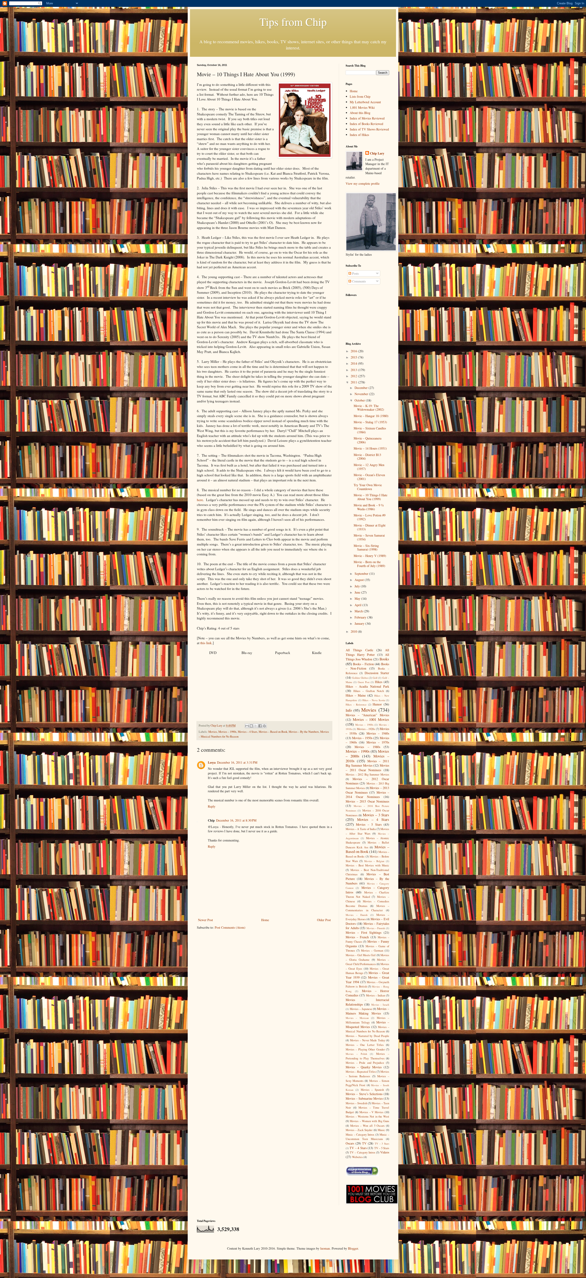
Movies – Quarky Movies (364, 1067)
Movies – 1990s (227, 732)
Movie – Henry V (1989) (370, 556)
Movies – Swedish (356, 1103)
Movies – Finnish (375, 928)
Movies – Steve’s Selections (364, 1094)
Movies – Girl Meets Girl (361, 955)
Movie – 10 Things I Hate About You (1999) (370, 497)
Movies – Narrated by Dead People (367, 1036)
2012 (354, 376)
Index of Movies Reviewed (367, 118)
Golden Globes (360, 677)
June (358, 592)
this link (206, 642)
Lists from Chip (360, 96)
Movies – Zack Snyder (359, 1130)
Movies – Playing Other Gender (365, 1049)
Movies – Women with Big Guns (369, 1121)
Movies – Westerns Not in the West (367, 1116)
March (359, 611)
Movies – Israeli (380, 1004)
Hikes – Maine (356, 695)
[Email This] (247, 726)
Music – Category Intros (360, 1135)
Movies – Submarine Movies (364, 1098)
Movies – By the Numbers (304, 732)
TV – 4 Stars (358, 1148)
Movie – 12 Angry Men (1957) (369, 467)
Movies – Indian (375, 995)
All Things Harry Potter (367, 652)
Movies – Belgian (374, 861)
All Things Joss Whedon (367, 657)
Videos (384, 1152)
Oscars (350, 1143)
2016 (354, 351)
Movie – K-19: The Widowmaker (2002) (369, 408)
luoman (325, 1248)
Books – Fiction (363, 664)
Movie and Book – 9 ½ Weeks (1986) (369, 507)
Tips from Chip (293, 21)
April (358, 605)
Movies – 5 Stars (368, 824)
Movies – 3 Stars (376, 814)
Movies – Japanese (361, 1009)
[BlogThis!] (251, 726)
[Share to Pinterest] (264, 726)
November (362, 394)
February (361, 617)
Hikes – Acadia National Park (367, 686)
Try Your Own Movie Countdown (368, 487)
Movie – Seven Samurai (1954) (369, 537)
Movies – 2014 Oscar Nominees (367, 794)
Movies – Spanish (372, 1090)
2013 (354, 370)
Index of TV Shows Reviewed (369, 129)
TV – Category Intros (362, 1152)
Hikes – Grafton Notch (368, 691)
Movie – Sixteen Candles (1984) (370, 430)
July (358, 586)
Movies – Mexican (357, 1018)
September (362, 573)
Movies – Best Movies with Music (367, 865)
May (358, 598)
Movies (212, 732)
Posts (355, 273)
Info (349, 710)
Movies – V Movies (371, 1112)
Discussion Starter (377, 673)
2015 (354, 357)
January (360, 623)
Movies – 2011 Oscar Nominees (367, 767)
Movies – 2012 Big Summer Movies (367, 774)
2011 (354, 382)
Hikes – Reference (356, 704)
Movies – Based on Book (273, 732)
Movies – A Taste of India (361, 829)
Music (381, 1130)
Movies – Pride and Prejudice (365, 1063)
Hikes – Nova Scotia (373, 700)
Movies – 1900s (364, 724)
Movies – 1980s (367, 747)
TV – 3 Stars (382, 1143)
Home (265, 920)
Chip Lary (377, 153)
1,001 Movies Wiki (362, 107)
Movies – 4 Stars (247, 732)
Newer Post (205, 920)
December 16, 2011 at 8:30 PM (236, 820)
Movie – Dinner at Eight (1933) (369, 527)
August (360, 580)
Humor (377, 704)
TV (364, 1143)
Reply (211, 806)
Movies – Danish (357, 915)
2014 (354, 363)
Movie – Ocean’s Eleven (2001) (369, 477)
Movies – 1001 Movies (371, 719)
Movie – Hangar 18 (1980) (371, 416)
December (362, 387)
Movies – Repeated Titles (361, 1072)
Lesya (212, 762)
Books (384, 659)
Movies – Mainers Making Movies (367, 1011)
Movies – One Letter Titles (365, 1045)
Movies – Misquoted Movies (367, 1024)
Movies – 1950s (362, 738)
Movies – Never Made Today (367, 1040)
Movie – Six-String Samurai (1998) (366, 547)
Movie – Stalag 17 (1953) (370, 422)
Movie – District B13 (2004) (367, 457)
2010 (354, 631)
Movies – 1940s (377, 733)
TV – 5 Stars (381, 1148)
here (200, 499)
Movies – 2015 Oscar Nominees (367, 801)
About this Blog (360, 113)
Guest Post (363, 682)
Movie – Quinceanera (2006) (367, 440)
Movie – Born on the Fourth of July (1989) (369, 564)
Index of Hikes (359, 135)
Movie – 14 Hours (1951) (370, 448)
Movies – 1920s (366, 729)
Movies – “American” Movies (367, 715)
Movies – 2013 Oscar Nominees (367, 790)
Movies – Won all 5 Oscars (367, 1126)
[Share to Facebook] (260, 726)
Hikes (378, 682)
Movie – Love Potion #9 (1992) (369, 517)
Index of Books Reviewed (366, 124)
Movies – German (372, 950)
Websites (357, 1157)
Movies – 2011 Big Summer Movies (367, 763)
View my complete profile (363, 183)
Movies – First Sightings (363, 932)
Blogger (353, 1248)
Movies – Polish (356, 1054)
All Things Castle (359, 650)
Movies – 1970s (377, 742)
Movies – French (357, 937)
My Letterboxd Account (365, 102)
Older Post (324, 920)
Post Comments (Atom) (230, 927)
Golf (375, 677)
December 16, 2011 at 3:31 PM (237, 762)
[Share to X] (255, 726)
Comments (358, 281)
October (360, 400)
